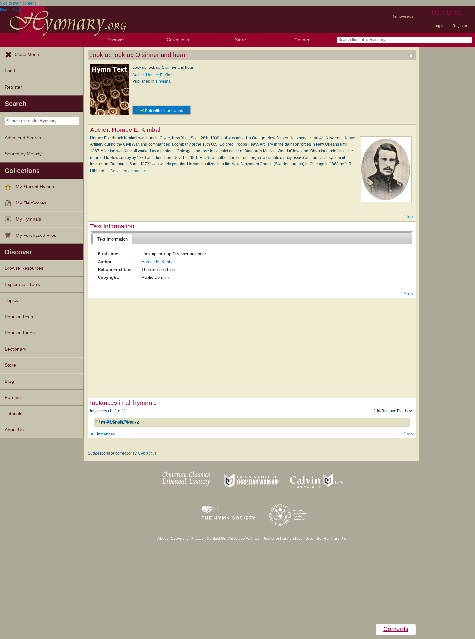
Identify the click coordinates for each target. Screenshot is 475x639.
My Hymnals (28, 219)
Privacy (197, 538)
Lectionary (15, 349)
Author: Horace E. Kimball (155, 75)
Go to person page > (128, 171)
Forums (13, 397)
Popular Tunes (20, 332)
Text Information (112, 239)
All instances (103, 434)
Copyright (179, 538)
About (162, 538)
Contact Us (216, 538)
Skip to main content (18, 3)
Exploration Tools (22, 284)
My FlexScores (31, 203)
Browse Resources (24, 268)
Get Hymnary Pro (331, 538)
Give (309, 538)
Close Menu (27, 54)
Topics (11, 300)
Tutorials (13, 413)
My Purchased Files (36, 235)
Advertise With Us (243, 538)
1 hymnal (163, 81)
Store (240, 39)
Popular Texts (19, 316)
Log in (439, 26)
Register (459, 26)
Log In (11, 70)
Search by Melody (23, 154)
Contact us (147, 453)
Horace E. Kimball (158, 261)
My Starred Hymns (35, 186)
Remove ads (402, 16)
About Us (14, 429)
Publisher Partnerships (282, 538)
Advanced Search (23, 137)
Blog (9, 381)
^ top (408, 216)
